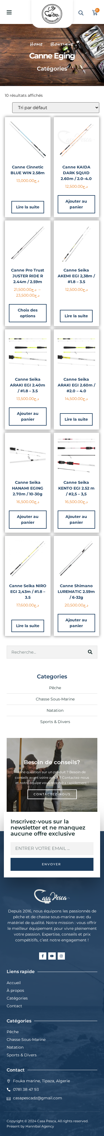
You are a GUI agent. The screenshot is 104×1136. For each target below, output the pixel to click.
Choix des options (27, 313)
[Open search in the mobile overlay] (81, 12)
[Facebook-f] (42, 956)
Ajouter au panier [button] (76, 204)
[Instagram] (61, 956)
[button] (9, 12)
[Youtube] (51, 956)
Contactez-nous (52, 794)
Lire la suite (27, 207)
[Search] (90, 652)
